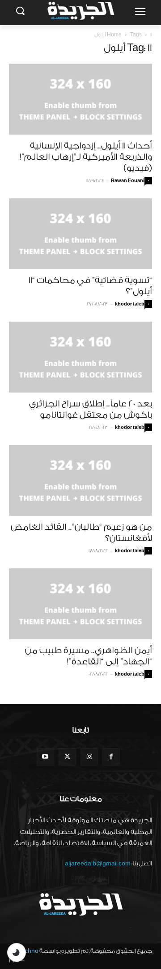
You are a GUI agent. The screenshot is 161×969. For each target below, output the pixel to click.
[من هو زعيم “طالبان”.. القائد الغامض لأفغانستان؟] (80, 480)
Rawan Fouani (127, 180)
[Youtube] (45, 757)
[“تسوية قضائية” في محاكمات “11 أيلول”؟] (80, 233)
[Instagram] (89, 757)
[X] (67, 757)
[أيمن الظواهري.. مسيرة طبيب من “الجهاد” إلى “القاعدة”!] (80, 603)
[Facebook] (111, 757)
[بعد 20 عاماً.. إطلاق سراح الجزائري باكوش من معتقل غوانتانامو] (80, 357)
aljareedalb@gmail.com (98, 863)
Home (114, 35)
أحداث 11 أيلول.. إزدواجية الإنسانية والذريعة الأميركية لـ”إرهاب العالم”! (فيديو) (86, 157)
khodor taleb (129, 304)
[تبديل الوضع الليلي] (16, 952)
